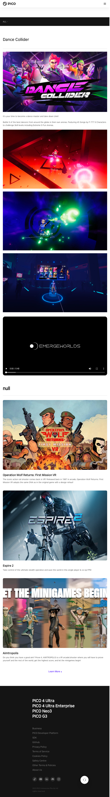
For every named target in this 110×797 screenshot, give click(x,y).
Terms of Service (40, 751)
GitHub (36, 742)
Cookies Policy (39, 756)
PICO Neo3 (42, 711)
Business (37, 728)
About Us (37, 769)
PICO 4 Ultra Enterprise (53, 705)
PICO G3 (39, 716)
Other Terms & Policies (44, 765)
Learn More (54, 671)
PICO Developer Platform (45, 733)
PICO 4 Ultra (43, 700)
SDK (34, 737)
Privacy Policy (39, 746)
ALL (4, 21)
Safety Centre (39, 760)
